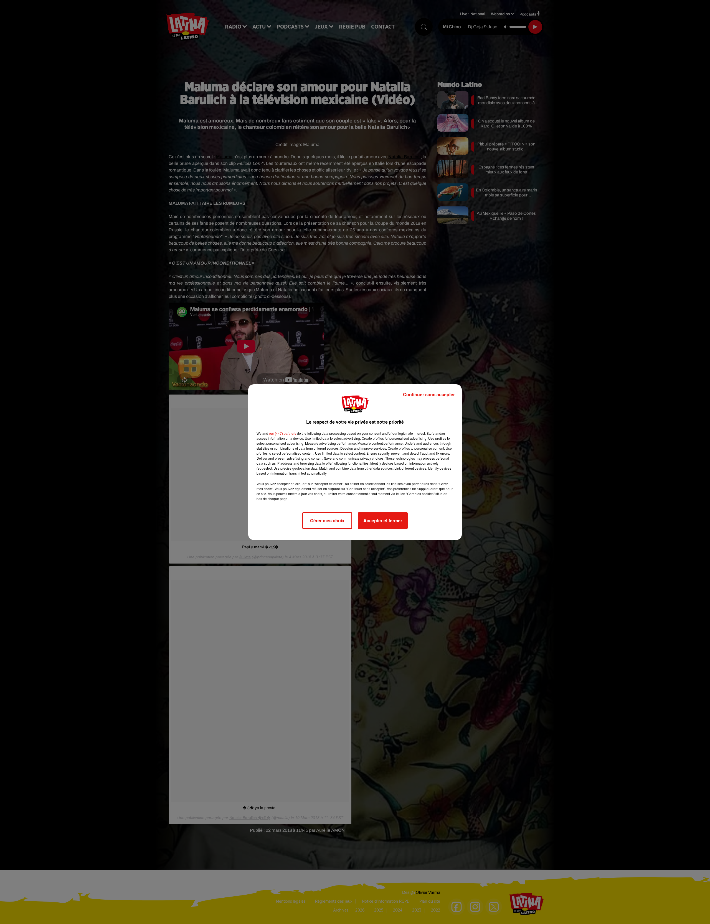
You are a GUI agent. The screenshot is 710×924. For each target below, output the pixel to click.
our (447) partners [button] (282, 433)
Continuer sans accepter (429, 394)
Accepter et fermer (382, 520)
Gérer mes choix (327, 520)
